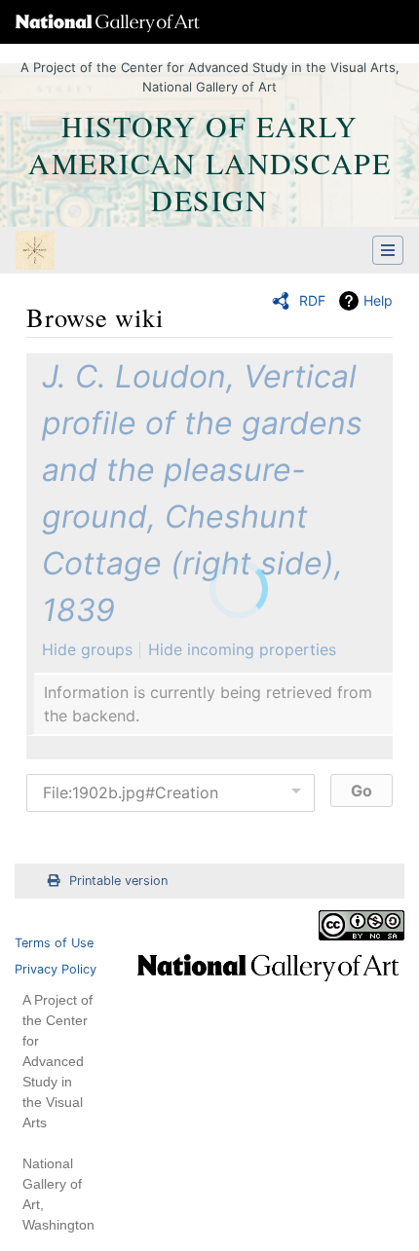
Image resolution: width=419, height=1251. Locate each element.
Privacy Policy (55, 969)
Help (378, 300)
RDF (312, 300)
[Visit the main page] (35, 252)
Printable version (118, 880)
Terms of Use (54, 943)
